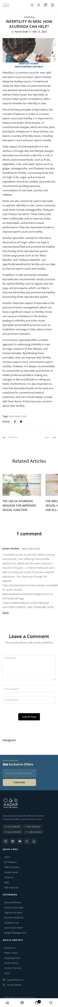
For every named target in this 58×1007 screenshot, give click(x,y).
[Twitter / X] (27, 841)
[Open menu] (52, 5)
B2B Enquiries (11, 887)
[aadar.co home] (29, 803)
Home (7, 857)
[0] (36, 1002)
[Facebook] (12, 841)
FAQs (7, 973)
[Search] (32, 5)
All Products (10, 862)
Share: (6, 421)
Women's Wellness (14, 917)
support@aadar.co (15, 979)
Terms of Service (12, 968)
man (24, 416)
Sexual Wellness (12, 902)
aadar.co (14, 997)
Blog (6, 882)
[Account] (39, 5)
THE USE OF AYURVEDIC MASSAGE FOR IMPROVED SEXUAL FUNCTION (19, 505)
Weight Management (15, 932)
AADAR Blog (29, 17)
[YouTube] (20, 841)
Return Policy (11, 952)
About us (9, 877)
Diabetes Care (11, 922)
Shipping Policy (12, 958)
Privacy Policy (11, 963)
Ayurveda (14, 416)
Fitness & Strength (13, 907)
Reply (5, 612)
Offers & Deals (11, 867)
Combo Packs (11, 872)
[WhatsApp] (34, 841)
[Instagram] (5, 841)
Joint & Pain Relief (13, 927)
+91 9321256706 (14, 985)
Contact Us (9, 947)
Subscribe (19, 782)
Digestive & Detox (13, 912)
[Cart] (46, 5)
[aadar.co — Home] (15, 5)
